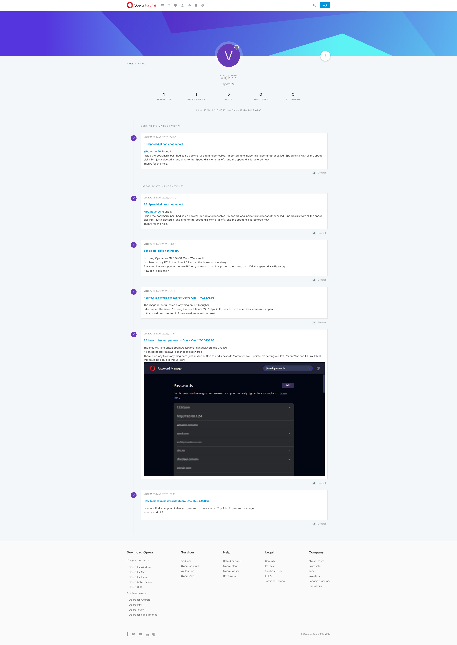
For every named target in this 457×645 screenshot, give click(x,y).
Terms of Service (275, 581)
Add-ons (186, 561)
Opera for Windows (140, 567)
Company (316, 552)
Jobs (312, 571)
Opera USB (135, 587)
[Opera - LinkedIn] (147, 634)
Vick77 (148, 137)
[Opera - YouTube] (140, 634)
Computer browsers (138, 560)
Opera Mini (135, 604)
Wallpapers (187, 571)
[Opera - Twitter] (133, 634)
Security (270, 561)
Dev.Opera (229, 576)
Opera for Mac (137, 572)
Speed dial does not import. (161, 250)
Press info (314, 566)
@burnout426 (152, 151)
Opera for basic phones (143, 614)
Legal (269, 552)
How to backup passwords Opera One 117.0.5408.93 (177, 500)
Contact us (315, 585)
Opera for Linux (138, 577)
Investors (314, 576)
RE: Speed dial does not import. (164, 143)
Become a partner (319, 581)
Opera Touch (136, 609)
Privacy (269, 566)
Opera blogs (230, 566)
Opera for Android (139, 599)
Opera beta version (140, 582)
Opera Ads (187, 576)
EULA (268, 576)
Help (226, 552)
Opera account (190, 566)
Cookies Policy (273, 571)
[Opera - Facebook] (127, 634)
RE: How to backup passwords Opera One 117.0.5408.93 (179, 297)
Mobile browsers (136, 593)
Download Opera (140, 552)
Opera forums (231, 571)
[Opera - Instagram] (154, 634)
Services (188, 552)
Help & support (232, 561)
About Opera (316, 561)
